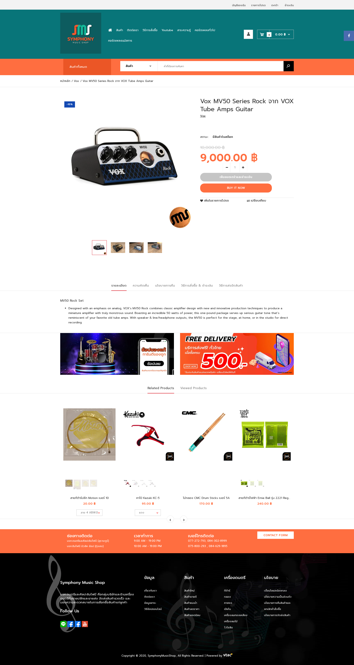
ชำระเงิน (289, 5)
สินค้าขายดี (190, 597)
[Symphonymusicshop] (80, 53)
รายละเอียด (119, 285)
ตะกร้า (274, 5)
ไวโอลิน (228, 627)
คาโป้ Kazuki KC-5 (148, 498)
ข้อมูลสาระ (150, 603)
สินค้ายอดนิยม (192, 615)
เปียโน (227, 609)
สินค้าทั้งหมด (78, 67)
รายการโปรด (258, 5)
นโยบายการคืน (165, 285)
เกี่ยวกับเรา (150, 590)
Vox (203, 116)
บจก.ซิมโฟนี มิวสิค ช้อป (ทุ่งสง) (85, 546)
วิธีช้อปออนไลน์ (153, 609)
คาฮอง (228, 603)
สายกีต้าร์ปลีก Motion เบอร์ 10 (89, 498)
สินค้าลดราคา (191, 609)
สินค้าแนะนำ (190, 603)
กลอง (227, 597)
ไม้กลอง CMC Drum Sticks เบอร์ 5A (206, 498)
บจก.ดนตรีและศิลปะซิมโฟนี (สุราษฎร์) (88, 541)
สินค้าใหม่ (189, 590)
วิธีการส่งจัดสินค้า (231, 285)
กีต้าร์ (227, 590)
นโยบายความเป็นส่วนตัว (278, 597)
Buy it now (236, 188)
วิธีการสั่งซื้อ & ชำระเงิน (197, 285)
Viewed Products (193, 388)
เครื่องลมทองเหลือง (235, 615)
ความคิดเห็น (141, 285)
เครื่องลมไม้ (230, 621)
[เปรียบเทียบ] (109, 409)
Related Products (161, 388)
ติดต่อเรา (149, 597)
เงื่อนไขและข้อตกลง (275, 590)
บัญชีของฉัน (239, 5)
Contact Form (275, 535)
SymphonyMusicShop (162, 656)
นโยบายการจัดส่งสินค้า (277, 615)
